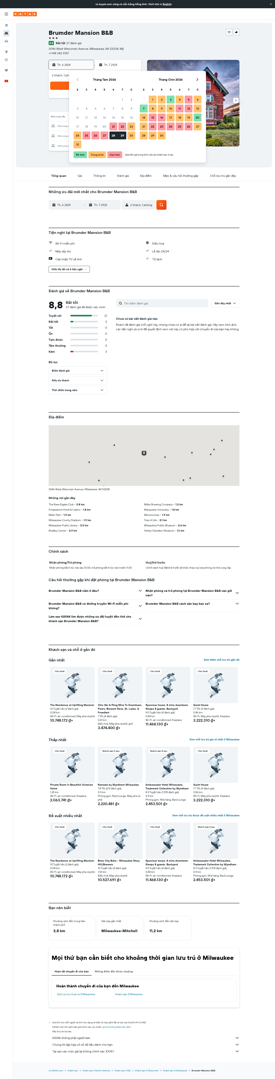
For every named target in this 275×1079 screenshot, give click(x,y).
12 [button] (95, 117)
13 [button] (104, 117)
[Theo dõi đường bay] (6, 59)
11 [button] (86, 117)
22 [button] (122, 126)
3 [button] (77, 108)
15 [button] (122, 117)
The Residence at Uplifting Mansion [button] (72, 705)
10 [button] (77, 117)
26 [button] (95, 135)
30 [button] (131, 135)
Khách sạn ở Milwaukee (129, 994)
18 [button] (86, 126)
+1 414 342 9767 (59, 53)
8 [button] (122, 108)
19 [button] (95, 126)
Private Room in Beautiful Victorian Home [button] (71, 786)
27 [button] (104, 135)
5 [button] (95, 108)
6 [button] (104, 108)
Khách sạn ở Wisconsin (147, 1070)
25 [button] (86, 135)
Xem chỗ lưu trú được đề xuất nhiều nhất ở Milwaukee (205, 815)
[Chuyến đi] (6, 70)
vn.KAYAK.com (56, 1070)
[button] (271, 4)
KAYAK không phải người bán (71, 1038)
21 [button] (113, 126)
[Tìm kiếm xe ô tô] (6, 41)
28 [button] (113, 135)
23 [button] (131, 126)
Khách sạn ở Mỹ (122, 1070)
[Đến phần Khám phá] (6, 52)
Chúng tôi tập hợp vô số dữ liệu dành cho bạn (82, 1044)
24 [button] (77, 135)
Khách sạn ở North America (96, 1070)
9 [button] (131, 108)
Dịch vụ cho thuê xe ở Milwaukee (76, 994)
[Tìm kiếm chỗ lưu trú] (6, 33)
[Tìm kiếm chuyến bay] (6, 25)
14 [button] (113, 117)
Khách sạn (73, 1070)
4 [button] (86, 108)
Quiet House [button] (200, 705)
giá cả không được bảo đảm (117, 1026)
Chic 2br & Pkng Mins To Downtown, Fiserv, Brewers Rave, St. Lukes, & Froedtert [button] (120, 708)
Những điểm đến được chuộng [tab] (114, 971)
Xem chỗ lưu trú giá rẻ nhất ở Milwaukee (214, 739)
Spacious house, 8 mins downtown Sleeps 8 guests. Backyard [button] (167, 706)
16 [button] (131, 117)
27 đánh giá (73, 43)
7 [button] (113, 108)
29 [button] (122, 135)
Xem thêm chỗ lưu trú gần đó (221, 659)
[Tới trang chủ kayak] (25, 14)
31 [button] (77, 144)
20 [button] (104, 126)
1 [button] (122, 99)
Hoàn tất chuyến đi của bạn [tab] (72, 971)
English (167, 4)
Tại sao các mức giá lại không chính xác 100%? (83, 1051)
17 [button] (77, 126)
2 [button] (131, 99)
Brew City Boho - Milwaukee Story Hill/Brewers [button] (119, 862)
